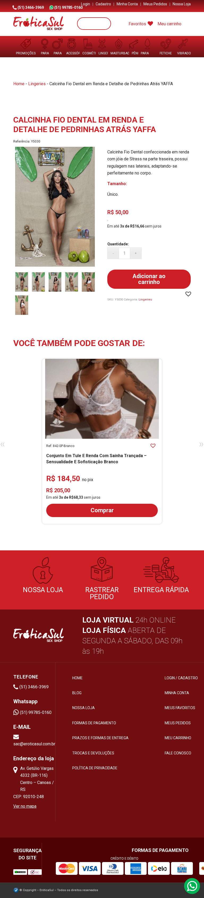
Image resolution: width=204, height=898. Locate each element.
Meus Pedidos (155, 4)
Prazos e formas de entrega (100, 738)
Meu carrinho (169, 23)
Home (18, 83)
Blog (77, 693)
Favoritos (138, 23)
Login (85, 4)
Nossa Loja (182, 4)
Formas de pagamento (94, 723)
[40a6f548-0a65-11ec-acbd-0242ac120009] (55, 208)
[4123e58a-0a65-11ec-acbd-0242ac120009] (38, 282)
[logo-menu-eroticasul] (38, 24)
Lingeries (37, 83)
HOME (77, 678)
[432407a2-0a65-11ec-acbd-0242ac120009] (71, 282)
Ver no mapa (24, 806)
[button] (189, 294)
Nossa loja (83, 708)
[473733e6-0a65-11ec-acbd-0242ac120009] (88, 282)
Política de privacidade (94, 768)
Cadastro (103, 4)
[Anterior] (3, 444)
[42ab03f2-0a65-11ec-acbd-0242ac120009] (55, 282)
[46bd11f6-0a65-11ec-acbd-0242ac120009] (21, 305)
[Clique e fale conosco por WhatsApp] (192, 886)
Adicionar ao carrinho (149, 279)
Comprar (102, 510)
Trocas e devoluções (93, 753)
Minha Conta (127, 4)
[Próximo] (201, 444)
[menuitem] (85, 4)
